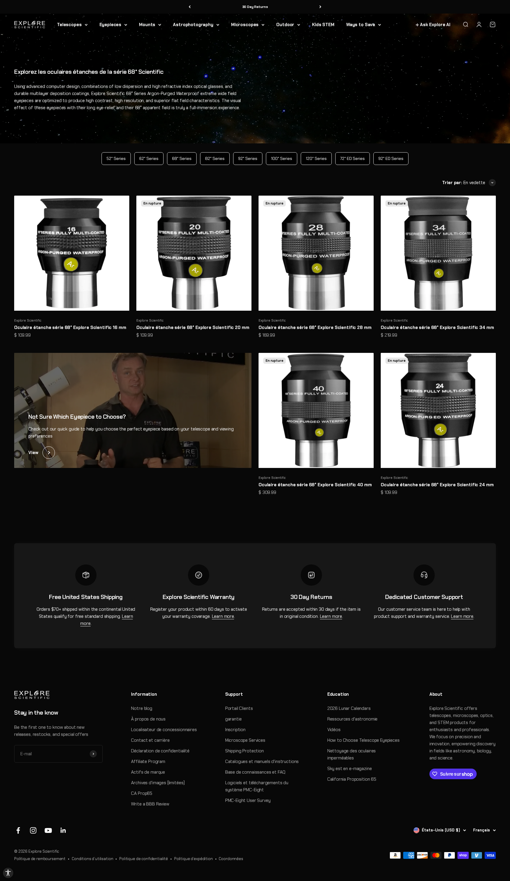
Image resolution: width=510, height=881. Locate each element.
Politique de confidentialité (143, 858)
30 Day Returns (255, 7)
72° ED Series (352, 158)
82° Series (215, 158)
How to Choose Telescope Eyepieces (363, 740)
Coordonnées (231, 858)
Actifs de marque (148, 772)
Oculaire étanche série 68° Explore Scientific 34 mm (437, 327)
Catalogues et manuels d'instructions (262, 761)
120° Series (316, 158)
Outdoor (285, 24)
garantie (233, 719)
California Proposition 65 (351, 779)
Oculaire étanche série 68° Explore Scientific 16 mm (70, 327)
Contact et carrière (150, 740)
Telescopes (69, 24)
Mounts (147, 24)
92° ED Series (390, 158)
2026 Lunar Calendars (349, 708)
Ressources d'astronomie (352, 719)
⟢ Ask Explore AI (433, 24)
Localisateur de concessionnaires (164, 730)
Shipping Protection (244, 751)
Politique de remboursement (40, 858)
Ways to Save (360, 24)
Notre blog (141, 708)
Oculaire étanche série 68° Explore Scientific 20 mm (192, 327)
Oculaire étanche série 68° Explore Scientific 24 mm (437, 485)
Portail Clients (239, 708)
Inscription (235, 730)
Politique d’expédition (193, 858)
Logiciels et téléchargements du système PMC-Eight (256, 786)
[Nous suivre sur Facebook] (18, 830)
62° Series (148, 158)
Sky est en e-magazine (349, 769)
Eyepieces (110, 24)
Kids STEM (323, 24)
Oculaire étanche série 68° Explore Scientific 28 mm (315, 327)
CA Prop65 (141, 793)
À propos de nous (148, 719)
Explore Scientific (27, 320)
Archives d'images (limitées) (158, 783)
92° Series (247, 158)
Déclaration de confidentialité (160, 751)
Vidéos (334, 730)
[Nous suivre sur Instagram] (33, 830)
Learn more (223, 616)
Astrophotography (193, 24)
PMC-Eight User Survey (248, 800)
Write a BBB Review (150, 804)
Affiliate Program (148, 761)
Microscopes (245, 24)
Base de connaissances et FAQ (255, 772)
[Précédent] (190, 7)
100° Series (281, 158)
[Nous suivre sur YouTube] (48, 830)
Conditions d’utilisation (92, 858)
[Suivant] (320, 7)
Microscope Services (245, 740)
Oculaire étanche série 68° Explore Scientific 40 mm (315, 485)
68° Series (182, 158)
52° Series (116, 158)
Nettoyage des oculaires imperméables (351, 754)
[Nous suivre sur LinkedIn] (63, 830)
